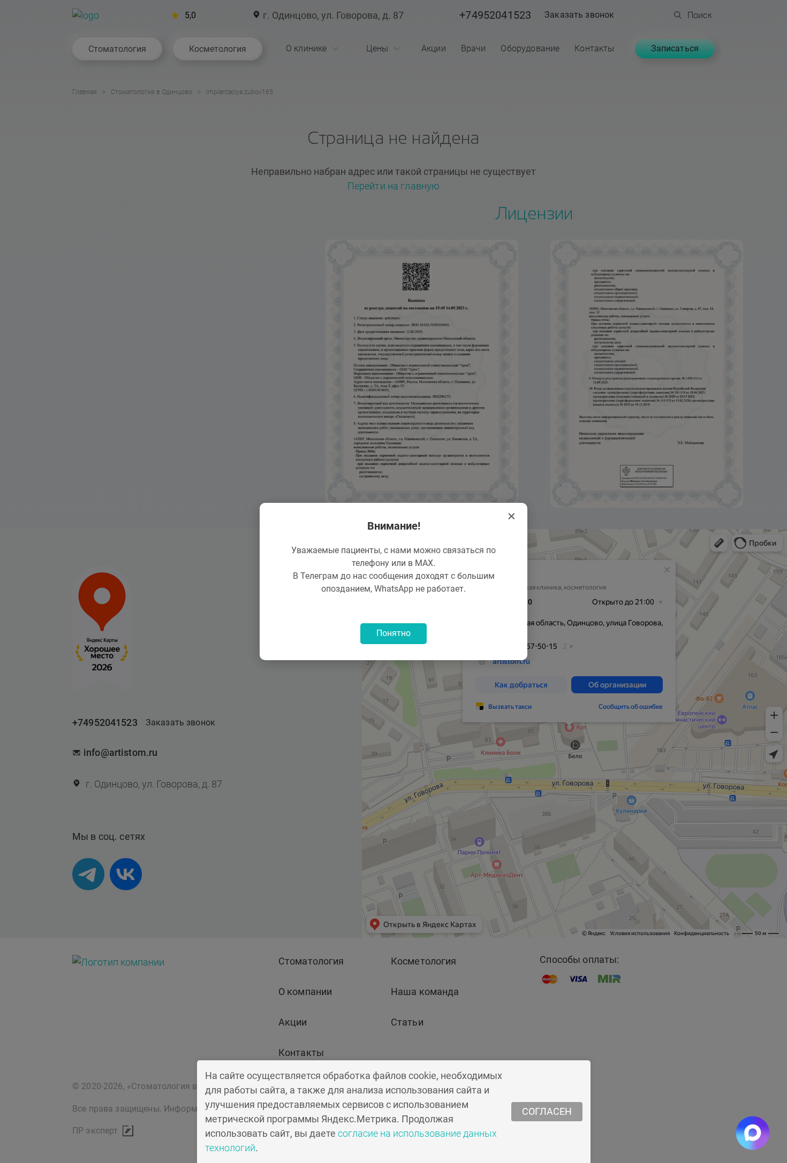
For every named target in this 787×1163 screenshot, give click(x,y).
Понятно (393, 633)
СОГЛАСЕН (547, 1111)
